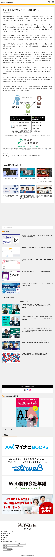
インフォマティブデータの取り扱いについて (14, 544)
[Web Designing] (11, 2)
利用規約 (5, 537)
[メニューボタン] (53, 2)
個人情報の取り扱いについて (10, 541)
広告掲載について (7, 548)
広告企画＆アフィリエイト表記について (13, 546)
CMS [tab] (27, 301)
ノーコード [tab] (32, 301)
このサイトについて (8, 531)
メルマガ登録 (6, 533)
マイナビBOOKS (7, 550)
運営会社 (5, 535)
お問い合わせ (6, 539)
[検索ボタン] (49, 2)
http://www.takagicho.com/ (46, 150)
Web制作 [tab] (22, 301)
